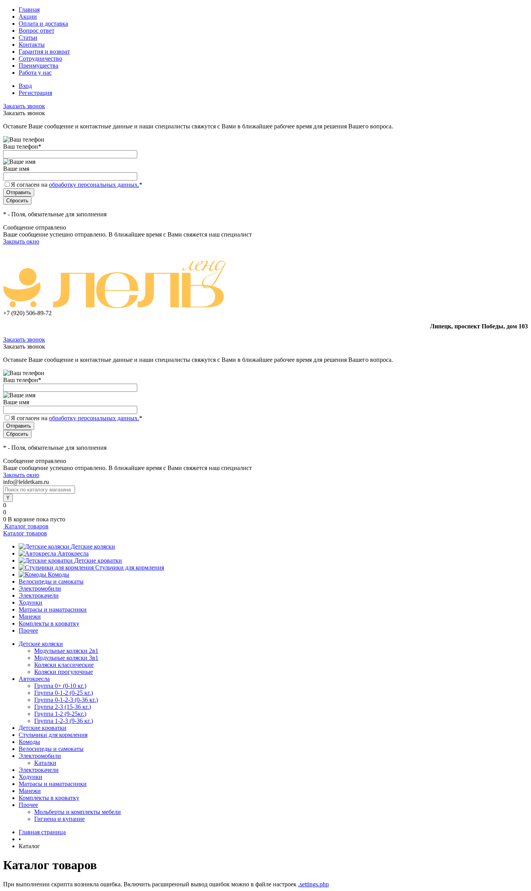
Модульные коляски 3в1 (66, 657)
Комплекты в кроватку (49, 623)
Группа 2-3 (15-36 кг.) (62, 706)
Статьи (28, 37)
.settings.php (313, 884)
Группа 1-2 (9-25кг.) (60, 713)
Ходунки (30, 602)
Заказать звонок (24, 106)
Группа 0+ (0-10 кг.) (60, 685)
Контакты (32, 44)
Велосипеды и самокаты (51, 581)
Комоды (58, 574)
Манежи (30, 616)
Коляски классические (64, 664)
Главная (29, 9)
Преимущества (38, 65)
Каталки (45, 762)
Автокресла (73, 553)
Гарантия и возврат (44, 51)
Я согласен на (76, 184)
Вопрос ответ (36, 30)
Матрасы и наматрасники (53, 609)
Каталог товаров (26, 526)
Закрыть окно (21, 241)
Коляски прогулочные (63, 671)
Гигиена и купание (59, 819)
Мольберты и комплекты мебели (77, 812)
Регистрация (35, 92)
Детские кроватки (98, 560)
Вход (25, 85)
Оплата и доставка (43, 23)
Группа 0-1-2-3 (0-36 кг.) (66, 699)
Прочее (28, 630)
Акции (28, 16)
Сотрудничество (40, 58)
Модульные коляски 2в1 (66, 650)
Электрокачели (39, 595)
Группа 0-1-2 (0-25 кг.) (63, 692)
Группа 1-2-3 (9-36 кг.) (63, 720)
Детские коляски (93, 546)
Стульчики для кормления (129, 567)
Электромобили (40, 588)
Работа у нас (35, 72)
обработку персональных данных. (94, 184)
